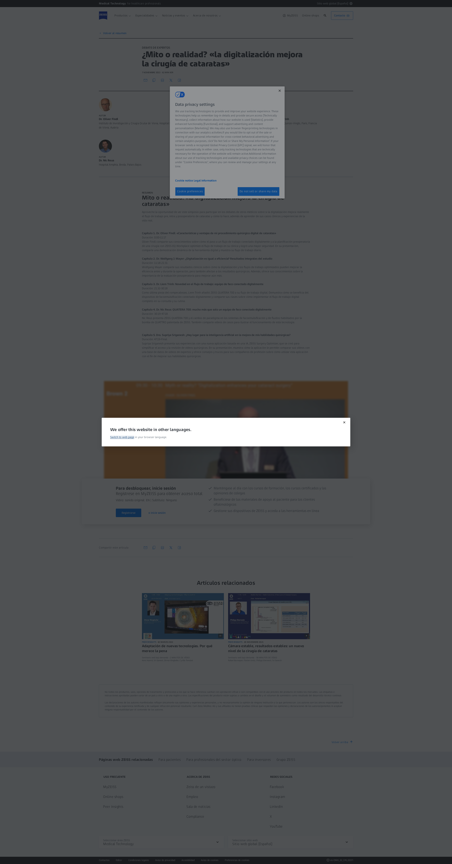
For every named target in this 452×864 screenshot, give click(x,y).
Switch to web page (122, 437)
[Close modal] (344, 422)
